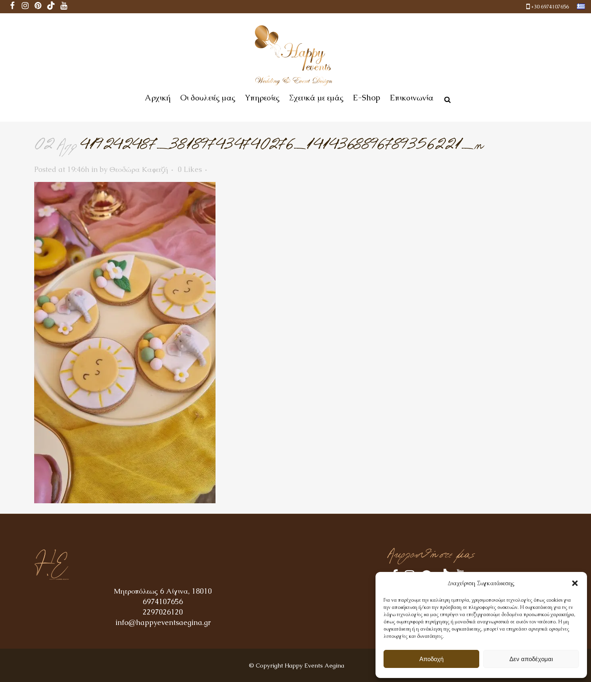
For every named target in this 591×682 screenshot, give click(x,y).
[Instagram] (25, 6)
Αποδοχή (431, 658)
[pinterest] (38, 6)
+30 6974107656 (550, 6)
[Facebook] (12, 6)
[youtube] (63, 6)
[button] (575, 583)
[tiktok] (51, 6)
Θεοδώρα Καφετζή (138, 169)
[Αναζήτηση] (445, 98)
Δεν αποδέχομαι (531, 658)
